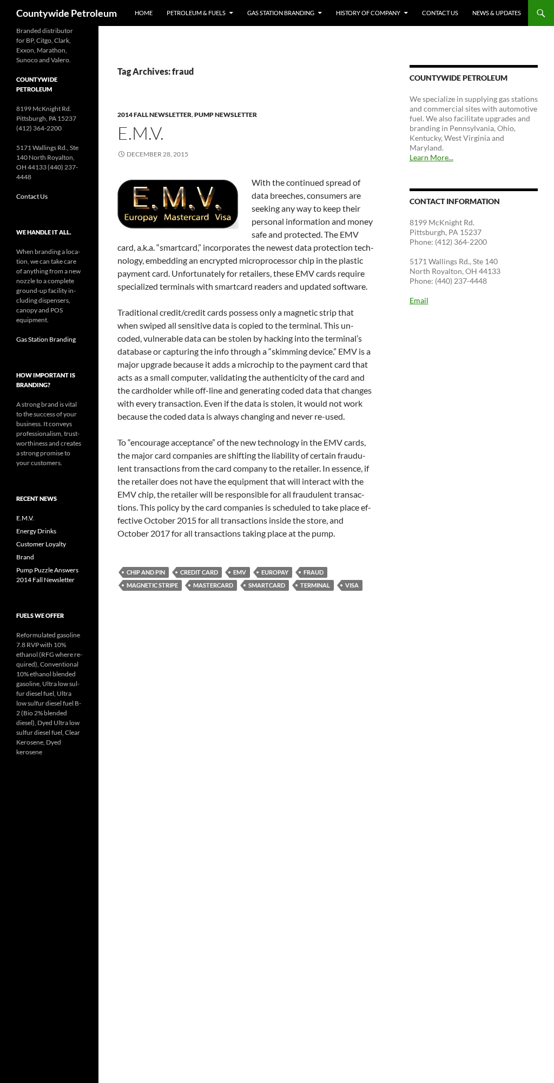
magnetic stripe (152, 585)
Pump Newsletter (225, 114)
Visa (352, 585)
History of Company (368, 12)
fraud (314, 572)
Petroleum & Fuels (196, 12)
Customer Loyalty (41, 544)
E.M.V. (140, 133)
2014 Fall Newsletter (154, 114)
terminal (315, 585)
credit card (199, 572)
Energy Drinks (36, 531)
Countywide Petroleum (66, 13)
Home (144, 12)
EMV (239, 572)
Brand (25, 557)
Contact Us (440, 12)
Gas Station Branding (280, 12)
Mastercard (213, 585)
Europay (274, 572)
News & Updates (496, 12)
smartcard (266, 585)
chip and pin (146, 572)
